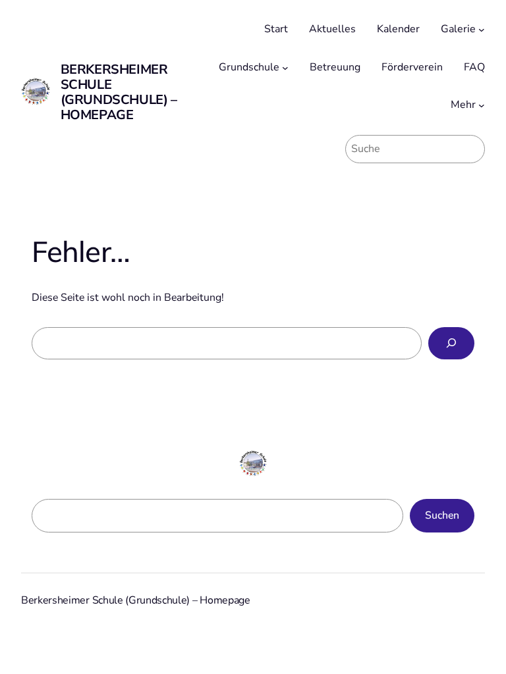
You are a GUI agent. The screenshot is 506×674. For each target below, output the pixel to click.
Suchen (442, 515)
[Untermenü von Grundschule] (285, 68)
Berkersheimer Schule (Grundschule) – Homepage (119, 92)
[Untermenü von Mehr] (481, 105)
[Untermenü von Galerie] (481, 29)
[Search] (451, 343)
